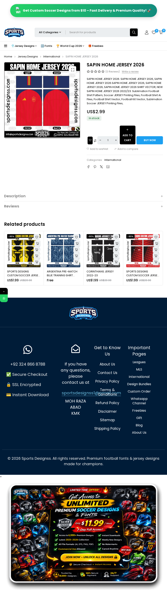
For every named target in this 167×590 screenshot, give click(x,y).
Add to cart (127, 138)
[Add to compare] (126, 149)
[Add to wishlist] (97, 149)
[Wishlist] (154, 32)
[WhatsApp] (4, 298)
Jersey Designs (28, 56)
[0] (161, 32)
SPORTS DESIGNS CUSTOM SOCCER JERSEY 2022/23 (103, 275)
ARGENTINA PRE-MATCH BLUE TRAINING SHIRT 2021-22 (22, 275)
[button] (72, 69)
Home (8, 56)
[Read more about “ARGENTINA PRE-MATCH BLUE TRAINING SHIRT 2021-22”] (37, 256)
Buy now (150, 140)
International (51, 56)
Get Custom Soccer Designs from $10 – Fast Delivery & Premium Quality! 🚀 (87, 10)
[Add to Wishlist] (90, 140)
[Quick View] (37, 250)
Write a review (130, 71)
